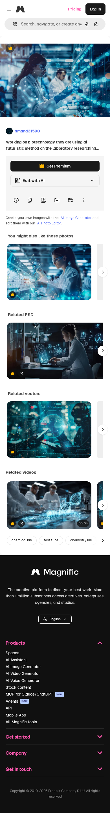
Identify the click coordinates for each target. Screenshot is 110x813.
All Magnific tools (21, 721)
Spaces (12, 652)
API (9, 708)
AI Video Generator (23, 673)
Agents (17, 701)
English (55, 619)
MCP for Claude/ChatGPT (34, 694)
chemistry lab (81, 540)
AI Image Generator (76, 218)
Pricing (75, 9)
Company (16, 753)
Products (15, 643)
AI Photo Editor (49, 223)
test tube (51, 540)
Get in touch (19, 769)
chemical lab (22, 540)
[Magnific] (55, 573)
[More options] (83, 200)
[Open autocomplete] (12, 24)
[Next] (103, 272)
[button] (55, 619)
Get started (18, 737)
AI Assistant (16, 659)
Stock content (18, 687)
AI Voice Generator (22, 680)
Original (36, 48)
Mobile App (16, 715)
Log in (95, 9)
